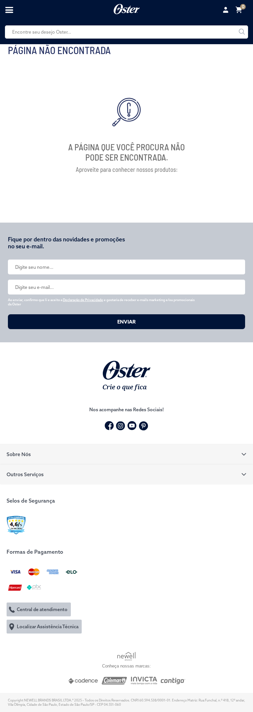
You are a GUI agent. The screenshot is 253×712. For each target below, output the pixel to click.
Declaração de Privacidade (83, 300)
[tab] (126, 454)
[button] (126, 454)
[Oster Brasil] (127, 375)
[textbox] (126, 32)
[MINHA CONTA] (227, 10)
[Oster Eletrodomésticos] (127, 8)
